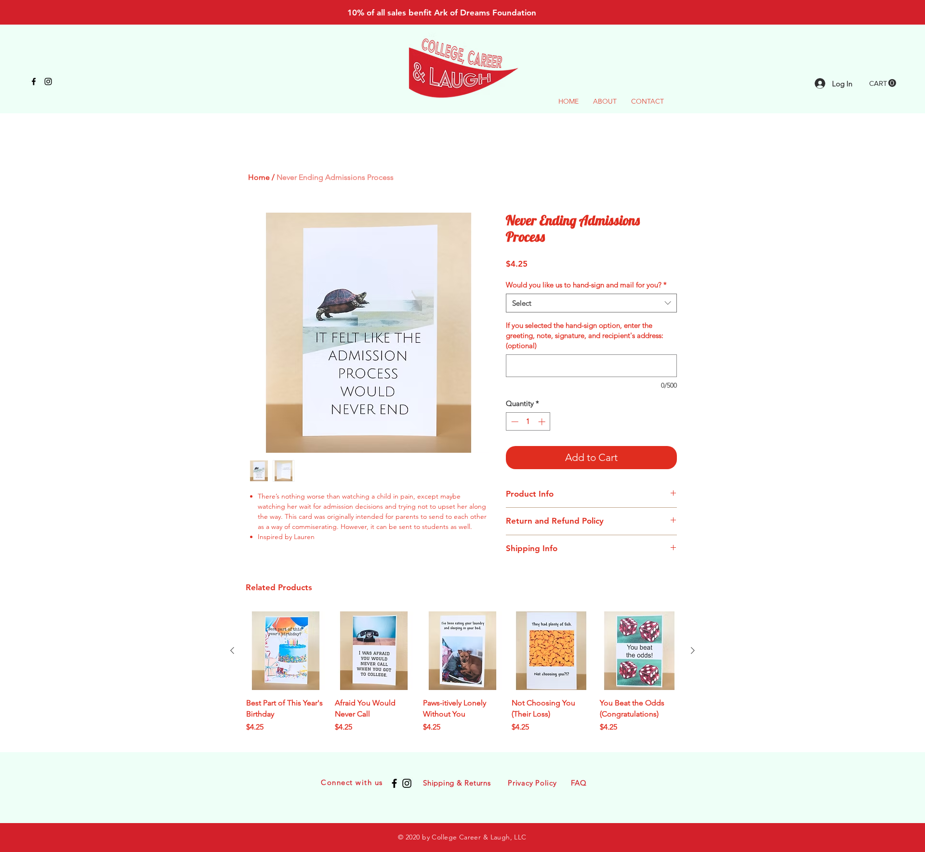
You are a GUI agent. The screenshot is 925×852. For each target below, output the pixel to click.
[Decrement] (513, 422)
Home (259, 177)
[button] (882, 83)
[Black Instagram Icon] (48, 81)
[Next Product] (693, 650)
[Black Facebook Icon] (34, 81)
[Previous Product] (232, 650)
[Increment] (542, 422)
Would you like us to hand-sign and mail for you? (586, 284)
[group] (462, 677)
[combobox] (591, 303)
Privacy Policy (532, 782)
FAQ (578, 782)
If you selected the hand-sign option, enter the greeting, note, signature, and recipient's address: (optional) (584, 335)
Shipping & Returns (457, 782)
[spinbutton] (528, 422)
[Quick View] (285, 650)
